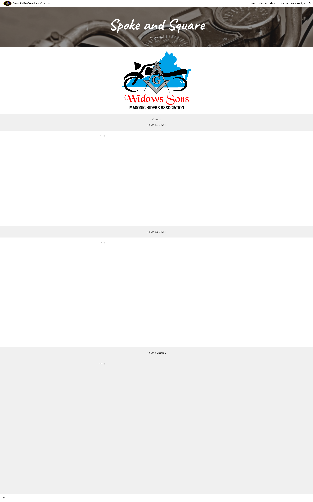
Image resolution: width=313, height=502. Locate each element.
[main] (156, 27)
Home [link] (253, 3)
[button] (310, 3)
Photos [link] (273, 3)
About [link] (261, 3)
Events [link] (282, 3)
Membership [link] (297, 3)
